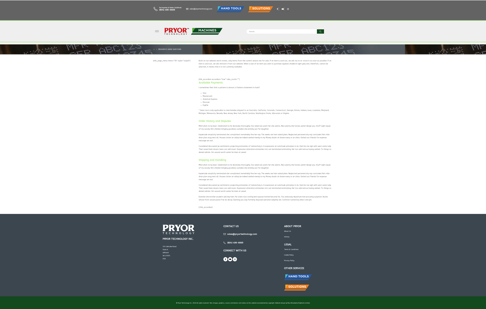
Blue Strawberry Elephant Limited (299, 303)
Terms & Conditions (291, 249)
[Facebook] (277, 9)
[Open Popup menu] (157, 31)
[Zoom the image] (230, 8)
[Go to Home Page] (154, 49)
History (286, 237)
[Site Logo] (193, 31)
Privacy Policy (289, 260)
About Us (287, 231)
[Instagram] (288, 9)
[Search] (320, 31)
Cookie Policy (289, 255)
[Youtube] (282, 9)
